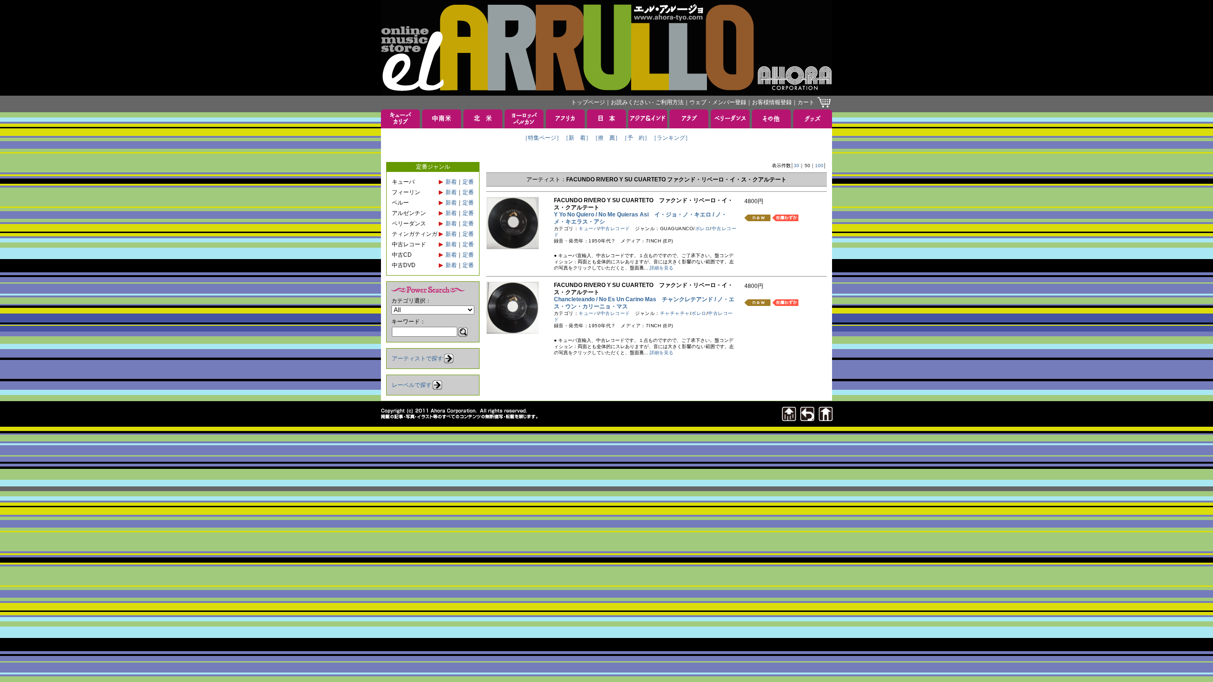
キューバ (588, 228)
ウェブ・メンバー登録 (717, 102)
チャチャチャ (675, 313)
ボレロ (702, 228)
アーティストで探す (417, 358)
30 (796, 165)
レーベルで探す (412, 385)
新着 (451, 182)
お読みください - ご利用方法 (647, 102)
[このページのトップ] (789, 418)
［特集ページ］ (542, 138)
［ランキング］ (671, 138)
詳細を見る (661, 267)
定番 (468, 182)
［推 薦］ (606, 138)
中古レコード (615, 228)
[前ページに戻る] (807, 418)
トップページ (588, 102)
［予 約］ (636, 138)
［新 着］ (577, 138)
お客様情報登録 (772, 102)
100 (819, 165)
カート (806, 102)
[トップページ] (826, 418)
